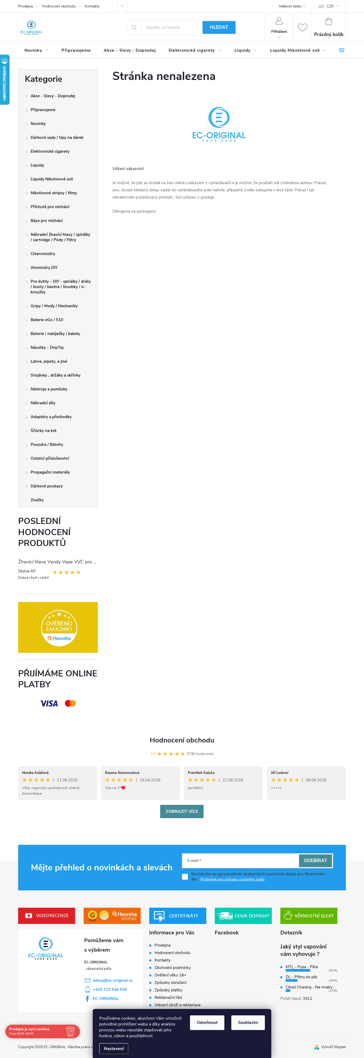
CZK (330, 6)
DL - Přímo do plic (301, 977)
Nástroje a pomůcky (49, 389)
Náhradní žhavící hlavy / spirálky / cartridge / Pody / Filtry (60, 237)
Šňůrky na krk (43, 430)
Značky (37, 500)
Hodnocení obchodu (59, 6)
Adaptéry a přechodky (51, 416)
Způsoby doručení (170, 982)
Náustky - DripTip (47, 347)
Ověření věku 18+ (170, 975)
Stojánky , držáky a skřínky (55, 375)
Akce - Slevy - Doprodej (53, 96)
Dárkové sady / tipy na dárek (57, 137)
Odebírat (315, 861)
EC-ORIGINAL (106, 998)
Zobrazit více (182, 811)
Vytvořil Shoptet (333, 1047)
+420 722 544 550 (110, 989)
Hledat (219, 27)
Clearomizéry (43, 253)
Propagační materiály (50, 472)
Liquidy (37, 165)
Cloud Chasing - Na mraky (309, 987)
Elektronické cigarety (50, 151)
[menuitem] (36, 50)
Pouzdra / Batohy (47, 444)
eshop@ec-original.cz (113, 980)
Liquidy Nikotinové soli (52, 179)
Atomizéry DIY (44, 267)
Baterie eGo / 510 (47, 319)
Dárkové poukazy (47, 486)
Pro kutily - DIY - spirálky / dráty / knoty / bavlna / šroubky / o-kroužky (61, 287)
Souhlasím (248, 1022)
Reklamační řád (168, 997)
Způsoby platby (168, 990)
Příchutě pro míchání (50, 206)
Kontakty (92, 6)
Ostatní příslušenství (50, 458)
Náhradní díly (43, 403)
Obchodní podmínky (173, 967)
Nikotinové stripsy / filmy (54, 193)
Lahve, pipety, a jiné (49, 361)
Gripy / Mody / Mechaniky (54, 306)
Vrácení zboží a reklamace (178, 1005)
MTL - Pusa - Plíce (302, 967)
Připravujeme (43, 109)
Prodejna (25, 6)
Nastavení (114, 1049)
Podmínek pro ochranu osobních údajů (232, 879)
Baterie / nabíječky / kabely (55, 333)
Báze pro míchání (47, 220)
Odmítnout (207, 1022)
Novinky (38, 123)
